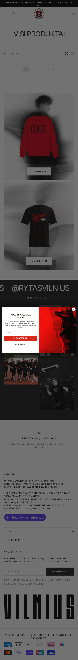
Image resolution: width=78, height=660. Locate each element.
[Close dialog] (73, 309)
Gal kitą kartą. (20, 345)
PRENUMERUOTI (20, 338)
